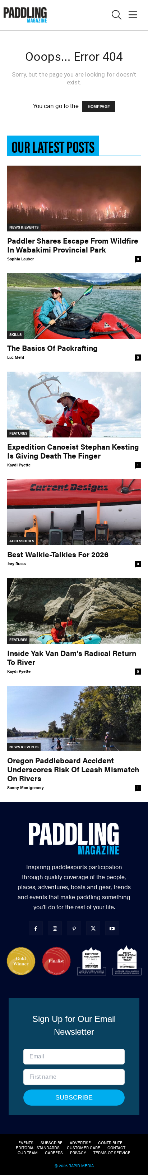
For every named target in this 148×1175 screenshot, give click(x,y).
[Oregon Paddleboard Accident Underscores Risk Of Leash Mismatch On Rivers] (74, 718)
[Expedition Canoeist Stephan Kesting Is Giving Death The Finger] (74, 404)
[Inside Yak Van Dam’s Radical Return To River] (74, 611)
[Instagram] (55, 928)
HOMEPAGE (99, 106)
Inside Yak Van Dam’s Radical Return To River (71, 657)
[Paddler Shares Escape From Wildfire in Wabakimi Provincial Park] (74, 198)
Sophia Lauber (20, 258)
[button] (116, 16)
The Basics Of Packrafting (52, 347)
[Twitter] (93, 928)
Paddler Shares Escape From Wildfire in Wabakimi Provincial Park (72, 245)
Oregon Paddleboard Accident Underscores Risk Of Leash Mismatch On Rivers (73, 769)
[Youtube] (112, 928)
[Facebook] (36, 928)
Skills (15, 334)
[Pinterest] (74, 928)
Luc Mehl (15, 357)
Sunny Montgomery (25, 787)
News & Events (23, 227)
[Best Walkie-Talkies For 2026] (74, 512)
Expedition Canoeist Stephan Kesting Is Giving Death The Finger (73, 451)
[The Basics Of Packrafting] (74, 306)
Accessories (21, 540)
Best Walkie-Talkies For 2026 (57, 554)
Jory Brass (16, 563)
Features (18, 433)
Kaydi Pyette (19, 464)
